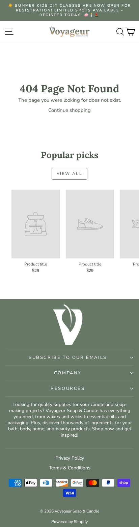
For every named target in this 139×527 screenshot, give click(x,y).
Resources (68, 388)
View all (69, 173)
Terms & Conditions (69, 468)
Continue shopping (69, 110)
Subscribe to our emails (68, 357)
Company (68, 373)
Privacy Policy (69, 458)
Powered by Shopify (69, 521)
